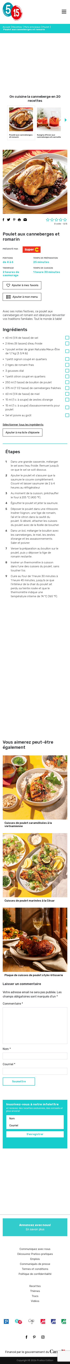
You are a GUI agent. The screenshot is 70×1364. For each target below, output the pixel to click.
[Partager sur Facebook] (3, 219)
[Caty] (31, 1321)
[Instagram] (43, 1337)
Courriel (9, 1064)
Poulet (46, 27)
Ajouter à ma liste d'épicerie (22, 432)
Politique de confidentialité (35, 1274)
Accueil (6, 27)
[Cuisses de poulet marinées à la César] (35, 865)
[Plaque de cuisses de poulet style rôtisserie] (35, 940)
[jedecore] (53, 1321)
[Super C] (32, 249)
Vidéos (35, 1301)
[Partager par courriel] (25, 219)
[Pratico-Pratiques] (6, 1321)
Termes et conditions (35, 1269)
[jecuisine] (42, 1321)
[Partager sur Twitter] (8, 219)
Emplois (35, 1259)
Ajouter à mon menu (25, 296)
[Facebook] (26, 1337)
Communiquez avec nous (35, 1249)
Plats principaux (32, 27)
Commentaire (13, 1003)
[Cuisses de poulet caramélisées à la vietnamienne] (35, 787)
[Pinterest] (34, 1337)
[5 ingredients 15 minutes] (8, 12)
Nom (7, 1049)
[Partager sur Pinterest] (14, 219)
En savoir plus (35, 1227)
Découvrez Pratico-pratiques (35, 1254)
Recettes (17, 27)
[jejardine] (63, 1321)
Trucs (35, 1296)
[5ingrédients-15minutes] (18, 1321)
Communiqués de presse (35, 1264)
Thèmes (35, 1291)
